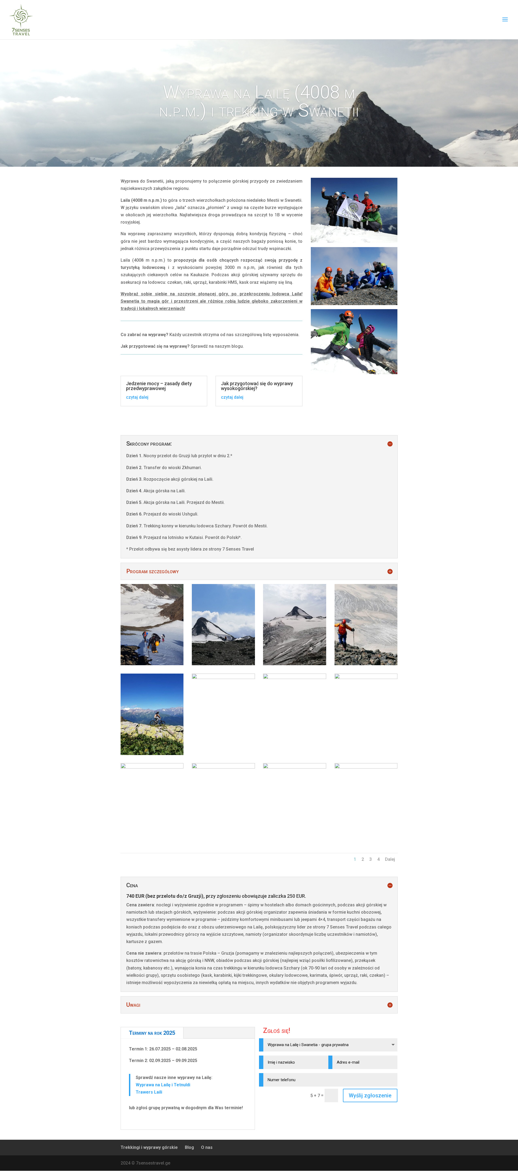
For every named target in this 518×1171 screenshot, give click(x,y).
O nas (207, 1147)
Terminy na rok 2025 (152, 1033)
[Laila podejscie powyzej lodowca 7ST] (366, 663)
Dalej (390, 859)
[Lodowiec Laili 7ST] (152, 767)
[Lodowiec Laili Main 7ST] (223, 767)
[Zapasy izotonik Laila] (294, 677)
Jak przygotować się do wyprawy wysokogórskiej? (257, 386)
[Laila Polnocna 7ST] (223, 663)
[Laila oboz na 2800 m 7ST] (366, 677)
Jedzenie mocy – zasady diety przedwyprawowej (159, 386)
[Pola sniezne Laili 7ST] (223, 677)
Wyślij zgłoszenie (370, 1095)
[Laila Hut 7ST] (366, 767)
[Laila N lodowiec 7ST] (294, 663)
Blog (189, 1147)
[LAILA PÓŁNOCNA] (294, 767)
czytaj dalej (137, 397)
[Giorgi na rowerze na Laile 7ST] (152, 753)
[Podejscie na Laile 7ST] (152, 663)
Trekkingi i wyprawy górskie (149, 1147)
